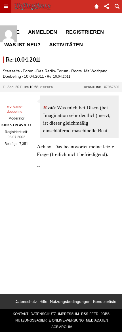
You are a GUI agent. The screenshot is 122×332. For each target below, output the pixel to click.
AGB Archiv (61, 327)
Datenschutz (25, 301)
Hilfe (43, 301)
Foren (28, 71)
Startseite (11, 71)
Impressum (68, 314)
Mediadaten (97, 320)
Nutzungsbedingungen (70, 301)
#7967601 (112, 87)
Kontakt (20, 314)
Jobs (105, 314)
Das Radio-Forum (52, 71)
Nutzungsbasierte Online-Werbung (49, 320)
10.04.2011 (34, 76)
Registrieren (85, 32)
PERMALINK (92, 87)
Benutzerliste (104, 301)
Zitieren (46, 87)
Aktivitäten (66, 44)
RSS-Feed (89, 314)
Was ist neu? (22, 44)
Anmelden (42, 32)
